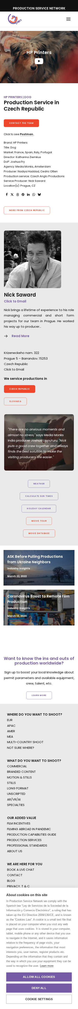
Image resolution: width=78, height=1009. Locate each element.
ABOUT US (14, 851)
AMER (11, 731)
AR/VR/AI (14, 799)
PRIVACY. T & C (18, 886)
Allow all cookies (39, 977)
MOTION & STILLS (19, 777)
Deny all (39, 988)
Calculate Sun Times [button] (39, 496)
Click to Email (15, 301)
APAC (11, 725)
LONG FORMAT (17, 788)
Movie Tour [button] (39, 520)
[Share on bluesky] (39, 194)
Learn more (46, 965)
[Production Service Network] (14, 19)
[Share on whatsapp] (33, 194)
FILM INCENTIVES (18, 823)
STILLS (11, 783)
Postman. (27, 134)
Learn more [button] (39, 695)
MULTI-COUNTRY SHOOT (25, 742)
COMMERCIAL (17, 766)
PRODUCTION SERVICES (24, 840)
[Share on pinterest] (22, 194)
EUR (9, 720)
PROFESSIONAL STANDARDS (27, 845)
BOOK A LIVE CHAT (20, 869)
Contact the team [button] (21, 122)
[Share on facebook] (6, 194)
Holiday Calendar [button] (39, 508)
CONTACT (14, 875)
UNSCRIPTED (16, 793)
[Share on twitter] (12, 194)
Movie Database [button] (39, 533)
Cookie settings (39, 999)
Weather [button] (39, 483)
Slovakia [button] (15, 401)
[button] (68, 19)
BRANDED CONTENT (21, 771)
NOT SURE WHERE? (20, 747)
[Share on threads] (17, 194)
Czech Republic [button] (19, 388)
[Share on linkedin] (28, 194)
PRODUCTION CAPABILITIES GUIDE (31, 834)
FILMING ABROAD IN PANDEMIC (29, 829)
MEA (10, 736)
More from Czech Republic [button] (27, 210)
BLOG (11, 880)
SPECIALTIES (16, 805)
